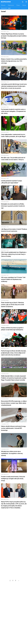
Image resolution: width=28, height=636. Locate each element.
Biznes (24, 5)
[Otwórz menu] (25, 1)
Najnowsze (11, 5)
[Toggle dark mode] (22, 1)
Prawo (18, 5)
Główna (3, 5)
